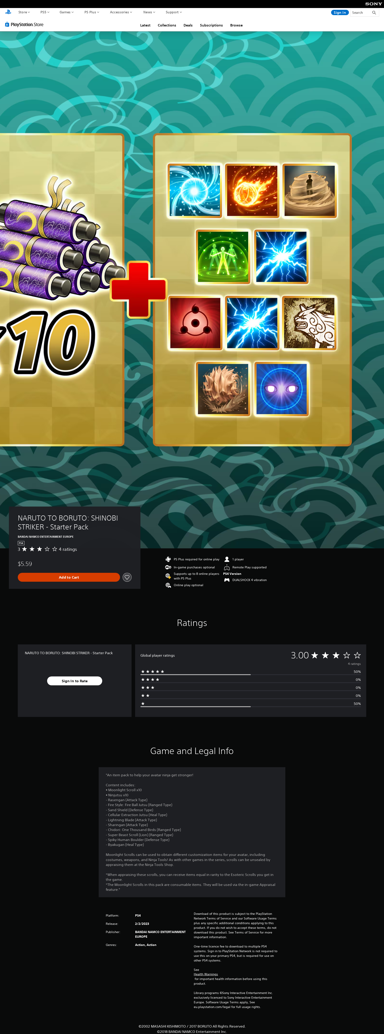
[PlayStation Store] (25, 24)
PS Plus (90, 12)
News (147, 12)
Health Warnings (206, 974)
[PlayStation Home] (8, 12)
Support (172, 12)
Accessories (119, 12)
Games (65, 12)
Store (22, 12)
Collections (167, 25)
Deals (188, 25)
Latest (145, 25)
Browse (236, 25)
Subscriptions (211, 25)
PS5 (43, 12)
